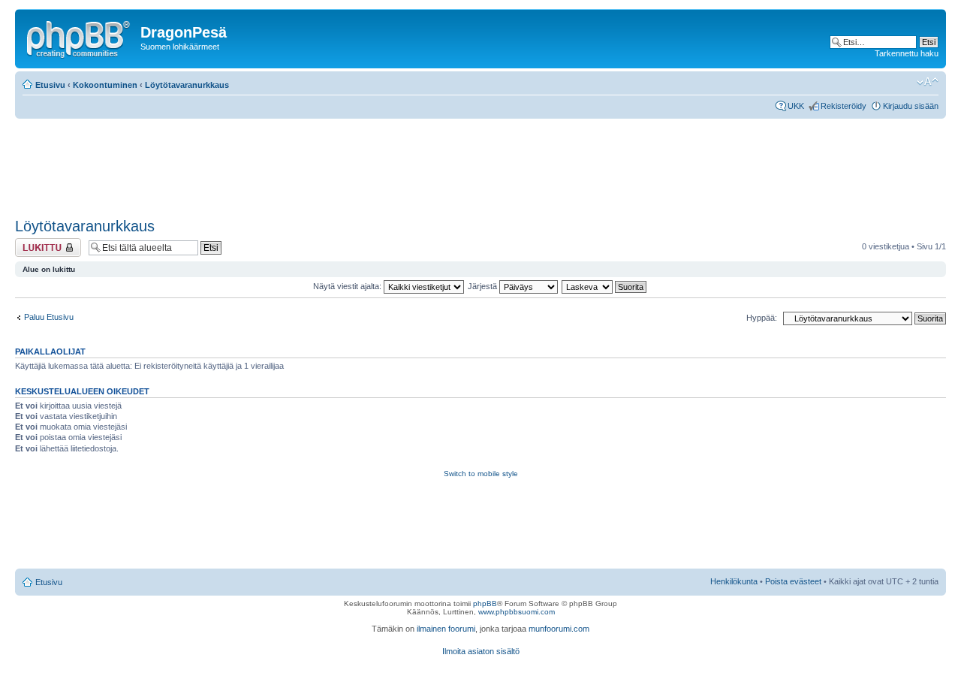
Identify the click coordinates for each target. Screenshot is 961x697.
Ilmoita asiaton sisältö (481, 651)
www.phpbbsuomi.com (516, 612)
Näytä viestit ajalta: (348, 286)
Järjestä (483, 286)
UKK (796, 105)
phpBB (485, 603)
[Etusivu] (79, 37)
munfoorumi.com (559, 628)
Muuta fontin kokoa (927, 82)
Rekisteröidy (843, 105)
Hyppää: (761, 317)
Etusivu (50, 84)
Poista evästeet (793, 581)
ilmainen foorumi (446, 628)
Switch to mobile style (481, 473)
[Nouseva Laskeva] (605, 286)
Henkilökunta (734, 581)
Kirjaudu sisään (910, 105)
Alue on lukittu (40, 242)
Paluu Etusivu (49, 316)
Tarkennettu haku (906, 53)
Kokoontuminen (105, 84)
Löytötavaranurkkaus (187, 84)
